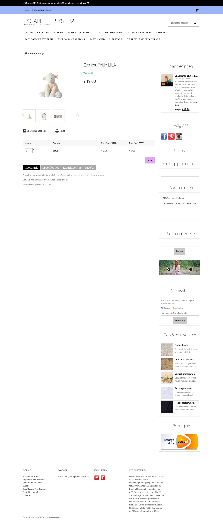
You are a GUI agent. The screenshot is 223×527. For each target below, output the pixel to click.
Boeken (58, 32)
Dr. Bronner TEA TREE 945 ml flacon (187, 75)
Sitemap (181, 150)
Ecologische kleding (71, 39)
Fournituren (113, 32)
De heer (167, 307)
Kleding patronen (79, 32)
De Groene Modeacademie (143, 39)
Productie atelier (37, 32)
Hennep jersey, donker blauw (186, 402)
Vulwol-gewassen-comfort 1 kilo (186, 373)
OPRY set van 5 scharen (173, 198)
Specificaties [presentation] (50, 167)
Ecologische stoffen (39, 39)
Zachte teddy (181, 345)
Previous (169, 269)
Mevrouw (178, 307)
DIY (98, 32)
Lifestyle (115, 39)
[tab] (32, 167)
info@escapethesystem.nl (76, 476)
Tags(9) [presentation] (89, 167)
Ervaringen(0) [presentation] (72, 167)
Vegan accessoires (139, 32)
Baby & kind (97, 39)
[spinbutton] (29, 150)
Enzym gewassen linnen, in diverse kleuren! (186, 388)
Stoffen (161, 32)
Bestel (150, 160)
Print (62, 130)
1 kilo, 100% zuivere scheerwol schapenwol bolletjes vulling (186, 359)
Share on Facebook (36, 130)
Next (191, 269)
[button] (34, 149)
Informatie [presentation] (31, 167)
